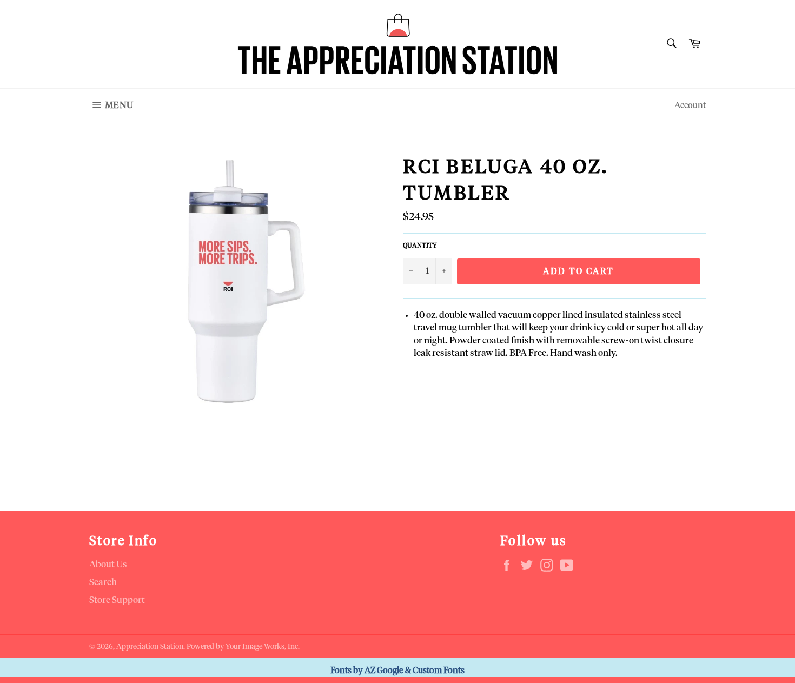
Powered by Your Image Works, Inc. (243, 647)
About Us (108, 564)
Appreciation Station (149, 647)
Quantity (420, 246)
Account (690, 105)
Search (103, 582)
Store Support (117, 600)
